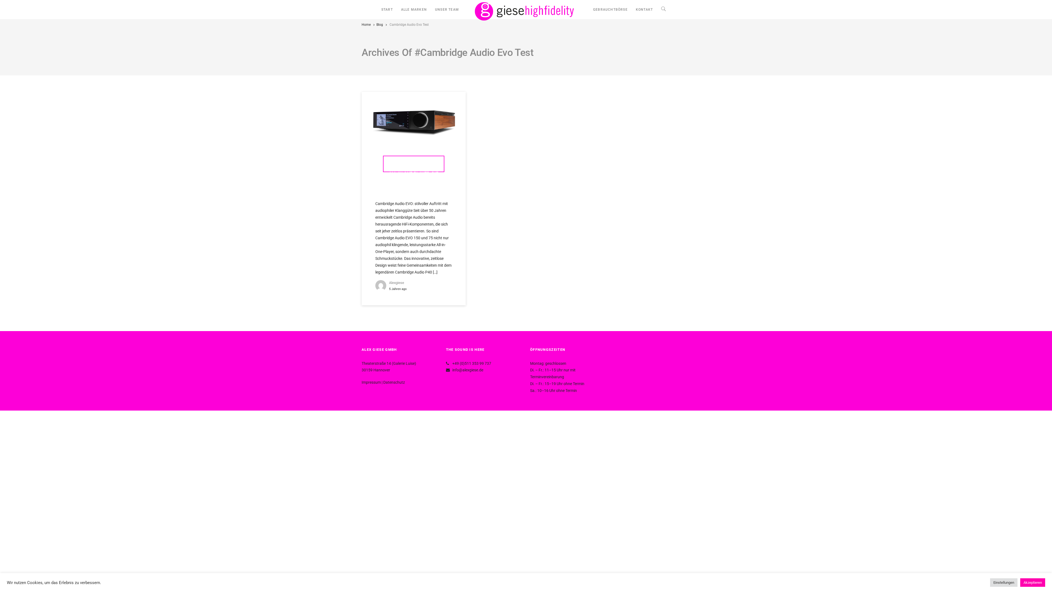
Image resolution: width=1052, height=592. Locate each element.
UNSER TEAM (447, 10)
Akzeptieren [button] (1033, 582)
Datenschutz (394, 382)
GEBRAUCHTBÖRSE (610, 10)
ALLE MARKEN (414, 10)
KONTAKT (644, 10)
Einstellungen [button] (1003, 582)
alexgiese (396, 283)
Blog (379, 25)
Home (366, 25)
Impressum (371, 382)
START (387, 10)
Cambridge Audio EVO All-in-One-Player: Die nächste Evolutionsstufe (413, 166)
